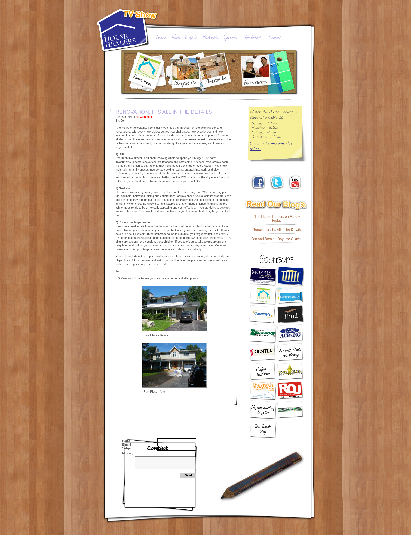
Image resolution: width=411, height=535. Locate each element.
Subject (127, 448)
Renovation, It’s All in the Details (164, 112)
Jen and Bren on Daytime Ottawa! (277, 239)
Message (128, 453)
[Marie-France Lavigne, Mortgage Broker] (290, 276)
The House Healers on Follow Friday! (277, 218)
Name (126, 441)
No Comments (144, 116)
